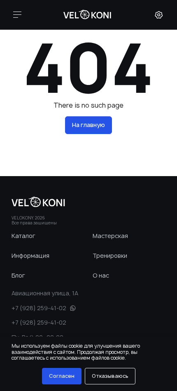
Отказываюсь (110, 375)
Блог (18, 275)
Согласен (62, 375)
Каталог (23, 236)
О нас (101, 275)
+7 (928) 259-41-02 (39, 308)
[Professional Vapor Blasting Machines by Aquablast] (87, 14)
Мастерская (104, 236)
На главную (88, 125)
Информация (23, 255)
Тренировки (104, 255)
